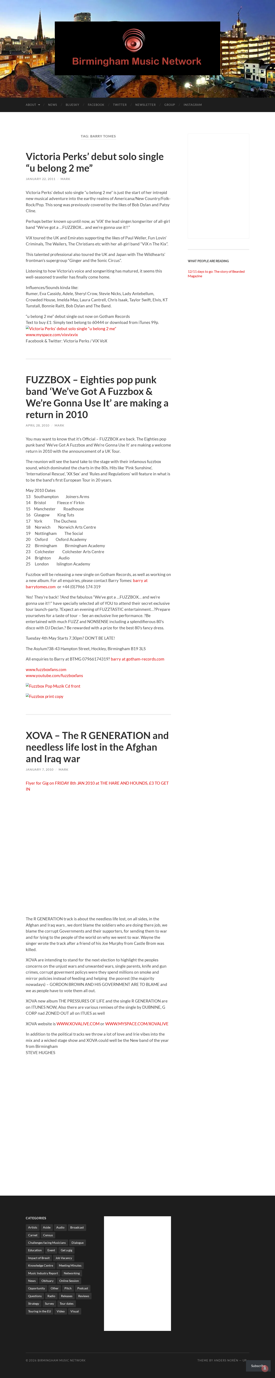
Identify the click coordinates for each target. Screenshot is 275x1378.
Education (35, 1250)
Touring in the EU (39, 1311)
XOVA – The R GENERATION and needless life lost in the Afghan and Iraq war (97, 747)
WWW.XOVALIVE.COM (78, 1023)
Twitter (120, 104)
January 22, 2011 (40, 179)
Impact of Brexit (39, 1258)
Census (48, 1235)
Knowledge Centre (40, 1265)
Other (55, 1288)
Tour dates (66, 1303)
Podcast (82, 1288)
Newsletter (145, 104)
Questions (35, 1296)
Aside (46, 1227)
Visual (74, 1311)
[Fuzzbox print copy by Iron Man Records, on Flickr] (44, 696)
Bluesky (72, 104)
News (52, 104)
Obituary (47, 1281)
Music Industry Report (43, 1273)
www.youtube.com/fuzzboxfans (54, 675)
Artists (32, 1227)
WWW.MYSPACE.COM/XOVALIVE (136, 1023)
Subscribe (258, 1366)
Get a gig (66, 1250)
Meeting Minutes (70, 1265)
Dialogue (78, 1242)
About (31, 104)
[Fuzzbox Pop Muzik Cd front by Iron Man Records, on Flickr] (53, 686)
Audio (60, 1227)
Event (51, 1250)
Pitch (68, 1288)
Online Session (69, 1281)
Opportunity (36, 1288)
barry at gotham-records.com (137, 658)
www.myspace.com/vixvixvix (52, 334)
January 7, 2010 (39, 769)
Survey (49, 1303)
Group (169, 104)
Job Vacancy (63, 1258)
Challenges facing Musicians (47, 1242)
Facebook (96, 104)
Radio (51, 1296)
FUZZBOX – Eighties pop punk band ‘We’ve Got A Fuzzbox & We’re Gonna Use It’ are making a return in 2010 (97, 397)
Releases (66, 1296)
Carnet (32, 1235)
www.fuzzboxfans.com (46, 669)
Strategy (33, 1303)
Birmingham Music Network (62, 1360)
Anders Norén (226, 1360)
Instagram (193, 104)
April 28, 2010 (37, 425)
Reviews (83, 1296)
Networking (72, 1273)
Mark (65, 179)
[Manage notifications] (264, 1368)
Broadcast (77, 1227)
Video (61, 1311)
